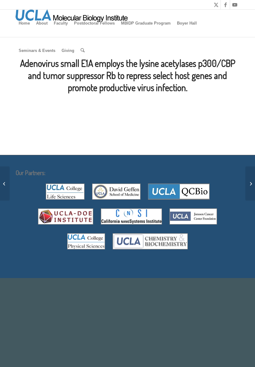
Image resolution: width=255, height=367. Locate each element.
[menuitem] (24, 23)
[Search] (82, 50)
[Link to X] (215, 4)
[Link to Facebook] (225, 4)
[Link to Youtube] (234, 4)
